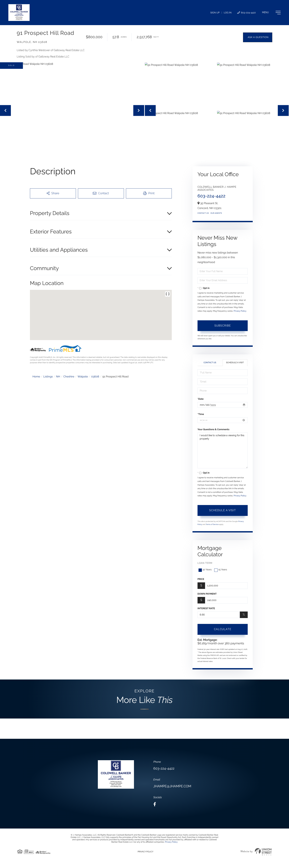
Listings (48, 376)
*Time (201, 414)
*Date (201, 399)
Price (201, 579)
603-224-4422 (248, 12)
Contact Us (203, 213)
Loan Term (205, 563)
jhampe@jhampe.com (172, 786)
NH (58, 376)
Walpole (83, 376)
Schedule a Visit (235, 362)
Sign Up (215, 12)
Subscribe (222, 325)
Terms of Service (212, 524)
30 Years (207, 569)
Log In (227, 12)
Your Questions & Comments (213, 429)
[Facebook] (154, 804)
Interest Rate (206, 608)
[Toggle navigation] (271, 12)
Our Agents (216, 213)
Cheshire (68, 376)
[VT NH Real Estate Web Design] (256, 851)
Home (36, 376)
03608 (95, 376)
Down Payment (207, 594)
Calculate (222, 629)
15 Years (222, 569)
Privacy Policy (240, 311)
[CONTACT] (257, 37)
